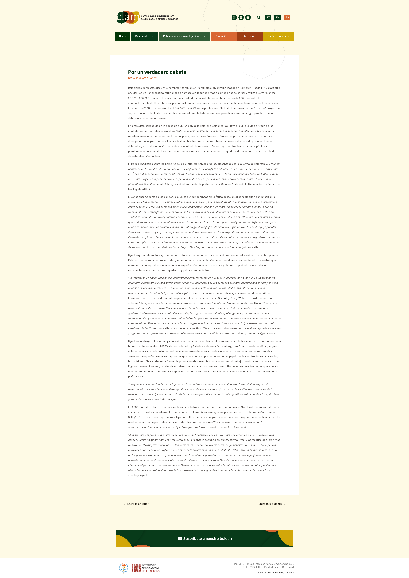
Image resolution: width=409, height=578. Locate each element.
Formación (221, 36)
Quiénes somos (277, 36)
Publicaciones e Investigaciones (182, 36)
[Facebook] (241, 17)
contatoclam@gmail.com (280, 572)
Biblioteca (248, 36)
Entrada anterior (136, 504)
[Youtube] (248, 17)
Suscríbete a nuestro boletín (207, 538)
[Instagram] (234, 17)
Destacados (142, 36)
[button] (144, 36)
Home (122, 36)
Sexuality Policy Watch (232, 298)
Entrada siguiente (272, 504)
